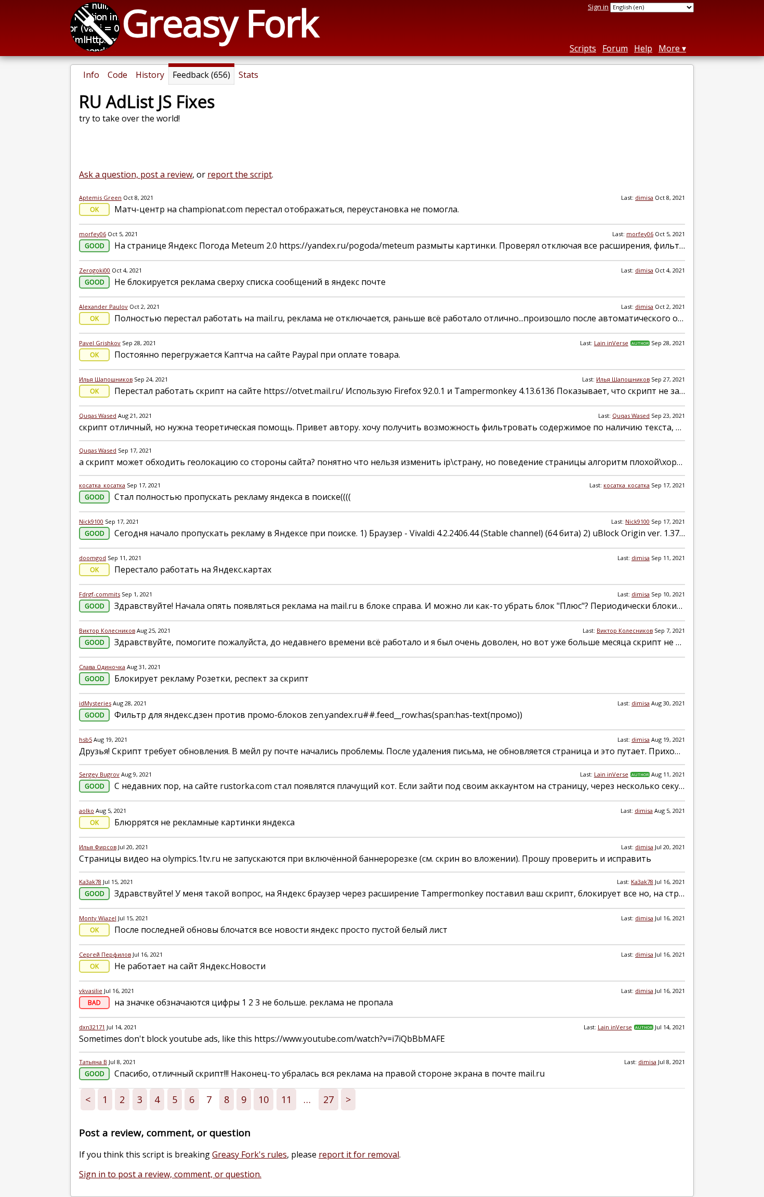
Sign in (598, 6)
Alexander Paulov (103, 306)
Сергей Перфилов (105, 954)
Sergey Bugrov (99, 774)
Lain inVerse (611, 343)
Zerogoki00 (94, 270)
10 (263, 1099)
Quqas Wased (97, 415)
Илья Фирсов (97, 847)
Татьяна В (93, 1062)
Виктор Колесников (107, 630)
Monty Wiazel (97, 918)
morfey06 (92, 234)
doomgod (92, 558)
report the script (239, 174)
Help (643, 48)
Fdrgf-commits (99, 594)
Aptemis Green (100, 197)
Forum (615, 48)
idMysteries (95, 703)
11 (286, 1099)
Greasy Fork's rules (249, 1154)
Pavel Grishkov (100, 343)
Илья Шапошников (106, 379)
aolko (86, 810)
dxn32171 (92, 1027)
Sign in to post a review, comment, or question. (170, 1174)
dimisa (644, 197)
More (669, 48)
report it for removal (359, 1154)
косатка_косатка (102, 485)
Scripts (583, 48)
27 (328, 1099)
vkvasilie (90, 991)
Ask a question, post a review (135, 174)
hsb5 (85, 739)
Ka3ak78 (90, 882)
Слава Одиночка (102, 667)
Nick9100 (91, 521)
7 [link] (209, 1099)
